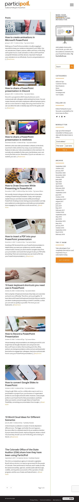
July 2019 (58, 195)
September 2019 (61, 192)
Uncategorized (60, 92)
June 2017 (59, 206)
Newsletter (59, 90)
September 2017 (61, 199)
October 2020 (60, 177)
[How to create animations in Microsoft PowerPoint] (25, 27)
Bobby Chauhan (29, 423)
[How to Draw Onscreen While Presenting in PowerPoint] (25, 175)
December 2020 (60, 173)
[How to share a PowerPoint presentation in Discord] (25, 78)
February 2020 (60, 188)
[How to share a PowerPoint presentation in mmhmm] (25, 126)
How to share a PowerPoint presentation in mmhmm (19, 138)
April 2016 (59, 219)
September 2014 (61, 230)
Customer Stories (23, 458)
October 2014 (60, 228)
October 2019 (60, 190)
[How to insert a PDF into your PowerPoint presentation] (25, 226)
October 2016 (60, 212)
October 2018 (60, 197)
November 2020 (61, 175)
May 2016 (59, 217)
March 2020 (59, 186)
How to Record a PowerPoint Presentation (20, 335)
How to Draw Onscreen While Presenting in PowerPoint (20, 187)
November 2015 (61, 221)
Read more (10, 59)
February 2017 (60, 210)
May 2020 (59, 182)
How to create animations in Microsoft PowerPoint (20, 38)
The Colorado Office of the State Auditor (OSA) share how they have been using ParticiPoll (23, 452)
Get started (64, 260)
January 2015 (60, 225)
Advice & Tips (19, 43)
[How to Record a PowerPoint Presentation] (25, 323)
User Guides (29, 191)
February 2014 (60, 234)
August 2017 (59, 201)
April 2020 (59, 184)
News (57, 88)
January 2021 (60, 171)
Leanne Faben (30, 43)
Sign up (65, 150)
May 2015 (59, 223)
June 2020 (59, 179)
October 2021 (60, 168)
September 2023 (61, 166)
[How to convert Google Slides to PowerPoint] (25, 372)
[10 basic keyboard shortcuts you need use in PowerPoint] (25, 275)
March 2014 (59, 232)
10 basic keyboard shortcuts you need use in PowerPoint (25, 286)
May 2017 (59, 208)
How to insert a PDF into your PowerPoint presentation (20, 238)
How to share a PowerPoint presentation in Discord (19, 89)
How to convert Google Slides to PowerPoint (21, 384)
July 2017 (58, 204)
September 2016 (61, 215)
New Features (60, 86)
